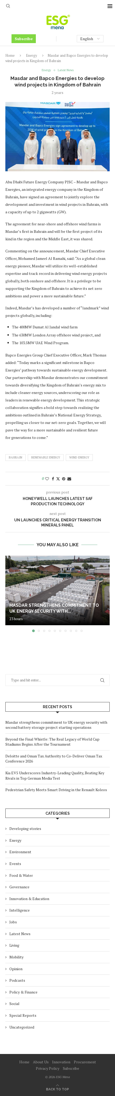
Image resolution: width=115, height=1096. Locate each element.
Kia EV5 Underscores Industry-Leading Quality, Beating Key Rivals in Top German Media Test (54, 775)
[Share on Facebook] (53, 478)
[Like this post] (47, 478)
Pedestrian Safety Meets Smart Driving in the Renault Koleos (56, 789)
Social (14, 1003)
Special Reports (22, 1015)
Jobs (13, 921)
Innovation (61, 1061)
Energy (31, 55)
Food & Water (21, 875)
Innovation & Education (29, 898)
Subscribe (24, 38)
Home (10, 55)
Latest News (19, 933)
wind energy (79, 457)
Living (14, 945)
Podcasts (17, 980)
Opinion (15, 968)
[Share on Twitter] (58, 478)
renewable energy (45, 457)
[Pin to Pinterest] (63, 478)
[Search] (8, 6)
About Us (41, 1061)
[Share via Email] (69, 478)
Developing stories (25, 828)
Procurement (85, 1061)
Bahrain (15, 457)
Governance (19, 886)
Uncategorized (21, 1027)
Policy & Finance (23, 992)
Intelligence (19, 910)
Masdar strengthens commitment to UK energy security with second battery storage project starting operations (56, 725)
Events (15, 863)
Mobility (16, 957)
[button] (9, 593)
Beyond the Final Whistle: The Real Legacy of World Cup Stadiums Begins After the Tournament (52, 742)
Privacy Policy (47, 1068)
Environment (20, 851)
